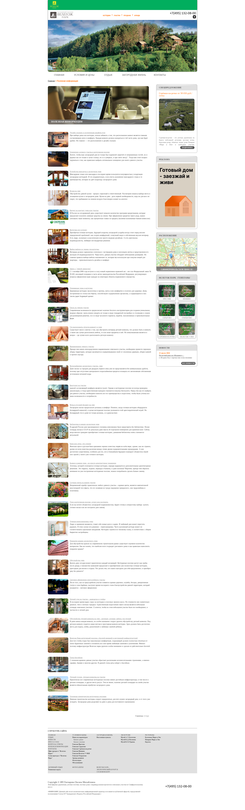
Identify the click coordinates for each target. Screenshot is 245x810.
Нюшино (187, 299)
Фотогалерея (76, 760)
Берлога (148, 742)
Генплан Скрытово (79, 746)
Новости (52, 740)
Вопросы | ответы (55, 744)
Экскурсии (125, 735)
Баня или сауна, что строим (80, 444)
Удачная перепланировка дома (81, 521)
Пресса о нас (53, 742)
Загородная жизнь (134, 75)
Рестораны (149, 735)
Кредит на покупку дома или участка (84, 210)
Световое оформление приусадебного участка (87, 580)
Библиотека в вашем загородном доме (84, 424)
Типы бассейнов (76, 658)
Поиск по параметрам (80, 737)
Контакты (160, 75)
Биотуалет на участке (78, 385)
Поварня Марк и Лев (152, 740)
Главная (59, 75)
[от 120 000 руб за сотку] (187, 334)
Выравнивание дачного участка (82, 347)
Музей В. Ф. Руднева (128, 742)
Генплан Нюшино (78, 751)
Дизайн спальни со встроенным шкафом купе (87, 133)
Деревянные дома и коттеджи (81, 288)
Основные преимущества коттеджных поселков (88, 696)
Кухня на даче (75, 191)
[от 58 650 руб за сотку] (167, 334)
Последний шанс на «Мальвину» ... (171, 355)
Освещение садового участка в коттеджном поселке (90, 152)
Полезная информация (58, 746)
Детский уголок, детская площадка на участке (87, 677)
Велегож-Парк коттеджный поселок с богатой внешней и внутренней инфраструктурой (104, 638)
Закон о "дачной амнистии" (80, 269)
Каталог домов (78, 740)
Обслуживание (77, 763)
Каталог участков (79, 742)
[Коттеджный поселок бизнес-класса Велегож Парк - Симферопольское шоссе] (64, 15)
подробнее (187, 147)
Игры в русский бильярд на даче (82, 405)
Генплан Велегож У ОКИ (81, 753)
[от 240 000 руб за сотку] (167, 315)
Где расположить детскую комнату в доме (86, 327)
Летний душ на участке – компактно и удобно (87, 599)
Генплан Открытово (79, 756)
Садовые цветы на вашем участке (82, 483)
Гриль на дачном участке (79, 308)
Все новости (188, 363)
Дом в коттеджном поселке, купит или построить (89, 502)
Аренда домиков (78, 758)
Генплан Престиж (78, 744)
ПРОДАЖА (127, 15)
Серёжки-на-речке (167, 337)
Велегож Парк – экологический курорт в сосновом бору (107, 769)
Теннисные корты (54, 769)
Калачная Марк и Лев (153, 737)
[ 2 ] (148, 716)
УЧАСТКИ (117, 15)
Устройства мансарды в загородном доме (85, 172)
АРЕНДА (137, 15)
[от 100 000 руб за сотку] (187, 315)
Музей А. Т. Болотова (128, 737)
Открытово (187, 318)
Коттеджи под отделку (78, 230)
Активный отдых (55, 767)
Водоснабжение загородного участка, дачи (86, 366)
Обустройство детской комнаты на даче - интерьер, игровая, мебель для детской (100, 619)
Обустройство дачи (77, 560)
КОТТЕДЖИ (107, 15)
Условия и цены (84, 75)
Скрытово (167, 318)
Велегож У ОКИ (187, 337)
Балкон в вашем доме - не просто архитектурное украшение (93, 463)
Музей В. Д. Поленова (128, 740)
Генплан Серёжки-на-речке (81, 749)
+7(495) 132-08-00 (183, 13)
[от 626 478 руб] (167, 296)
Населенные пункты (104, 737)
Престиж (167, 299)
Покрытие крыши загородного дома (83, 541)
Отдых (108, 75)
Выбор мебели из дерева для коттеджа (84, 249)
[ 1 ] (145, 716)
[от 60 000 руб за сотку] (187, 296)
